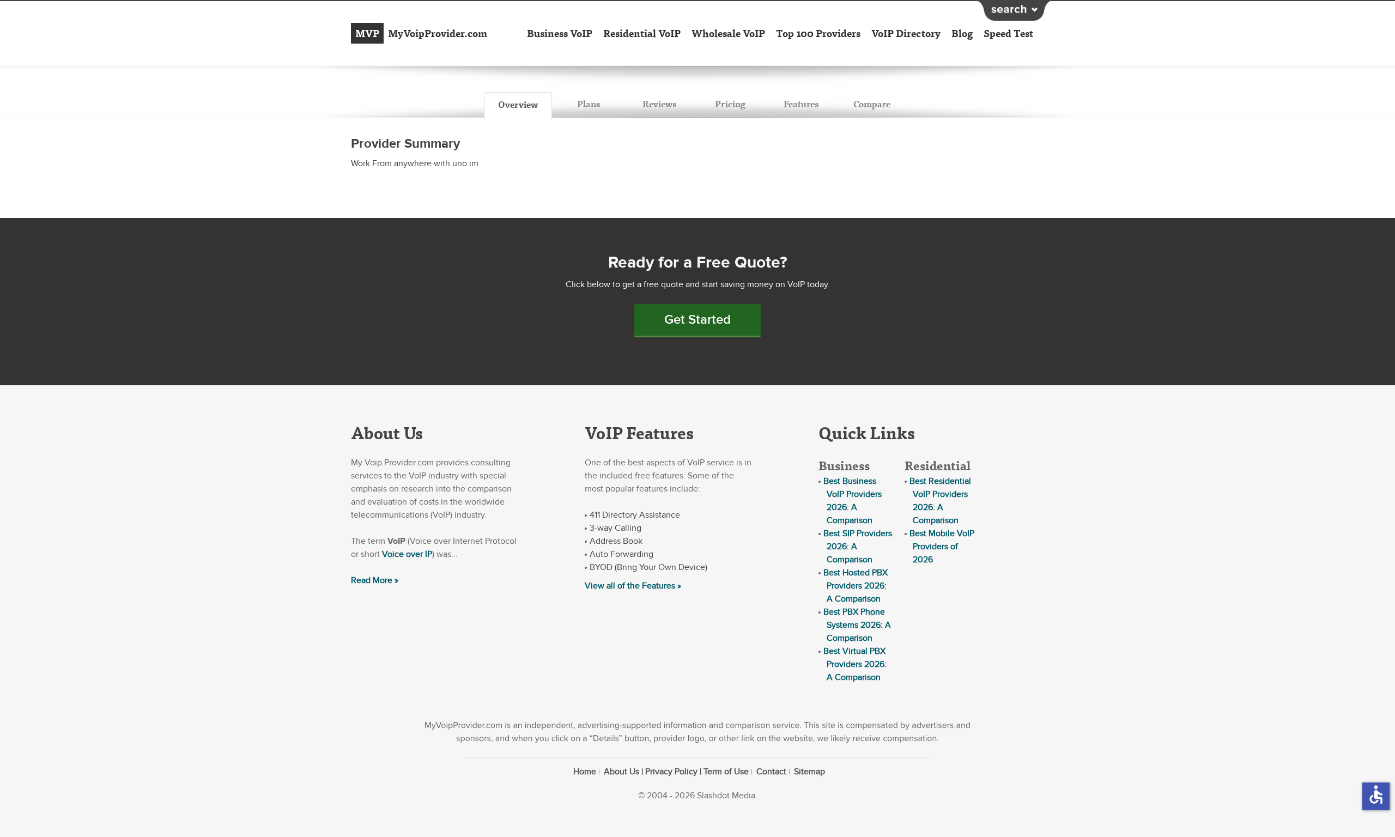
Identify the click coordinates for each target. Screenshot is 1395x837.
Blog (962, 33)
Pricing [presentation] (730, 104)
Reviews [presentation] (659, 104)
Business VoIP (559, 33)
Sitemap (809, 771)
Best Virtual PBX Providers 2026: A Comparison (855, 664)
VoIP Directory (906, 33)
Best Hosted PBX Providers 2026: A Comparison (855, 585)
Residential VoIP (642, 33)
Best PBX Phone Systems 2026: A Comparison (857, 625)
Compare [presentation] (871, 104)
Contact (771, 771)
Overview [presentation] (518, 104)
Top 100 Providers (818, 33)
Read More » (374, 580)
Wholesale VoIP (728, 33)
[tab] (518, 106)
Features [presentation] (801, 104)
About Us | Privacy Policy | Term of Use (676, 771)
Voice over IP (407, 554)
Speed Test (1008, 33)
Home (584, 771)
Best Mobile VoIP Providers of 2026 (941, 546)
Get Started (697, 319)
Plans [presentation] (588, 104)
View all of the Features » (633, 585)
